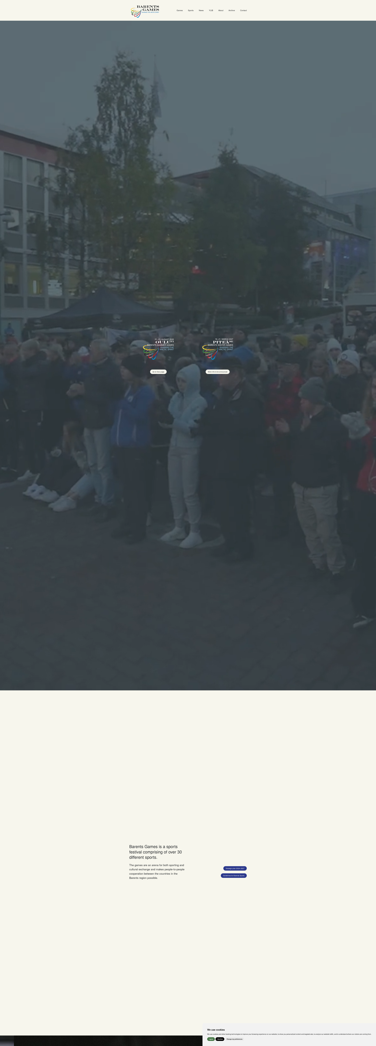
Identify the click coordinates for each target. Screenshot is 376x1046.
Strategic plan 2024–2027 (235, 868)
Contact (243, 10)
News (201, 10)
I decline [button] (220, 1039)
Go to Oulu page (158, 372)
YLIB (211, 10)
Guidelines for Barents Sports (233, 875)
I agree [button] (211, 1039)
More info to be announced (217, 372)
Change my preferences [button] (234, 1039)
